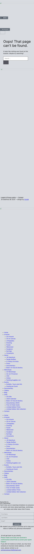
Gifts (5, 394)
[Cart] (2, 32)
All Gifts (9, 396)
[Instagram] (7, 23)
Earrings (9, 351)
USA (7, 376)
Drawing (9, 343)
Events (6, 382)
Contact (20, 197)
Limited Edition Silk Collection (16, 409)
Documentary (10, 365)
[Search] (6, 62)
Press (8, 363)
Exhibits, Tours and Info (14, 384)
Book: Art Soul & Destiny (14, 367)
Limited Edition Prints (13, 407)
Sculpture (9, 349)
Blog (5, 392)
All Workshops (11, 372)
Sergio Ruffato (11, 359)
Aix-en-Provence (12, 374)
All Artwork (10, 336)
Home (6, 332)
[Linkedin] (16, 23)
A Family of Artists (12, 361)
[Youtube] (11, 23)
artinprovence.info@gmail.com (11, 550)
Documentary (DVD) (12, 403)
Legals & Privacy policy (8, 197)
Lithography (10, 341)
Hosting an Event (12, 386)
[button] (0, 204)
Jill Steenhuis (10, 357)
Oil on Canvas (11, 338)
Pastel (8, 345)
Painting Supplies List (13, 380)
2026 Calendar (11, 399)
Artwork (6, 334)
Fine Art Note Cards (13, 405)
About (6, 355)
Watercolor (9, 347)
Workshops (7, 370)
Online (8, 378)
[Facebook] (2, 23)
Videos (6, 390)
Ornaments (10, 353)
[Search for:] (15, 58)
